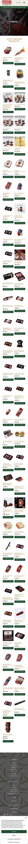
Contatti (14, 787)
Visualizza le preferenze (14, 839)
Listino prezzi (14, 778)
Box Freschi (14, 773)
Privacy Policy (17, 842)
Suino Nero (14, 765)
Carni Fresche (14, 771)
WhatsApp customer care (14, 793)
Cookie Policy (10, 842)
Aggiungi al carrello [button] (8, 86)
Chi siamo (14, 801)
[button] (26, 817)
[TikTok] (11, 814)
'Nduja (14, 763)
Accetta (14, 831)
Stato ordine (14, 789)
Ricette (14, 803)
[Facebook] (4, 814)
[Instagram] (7, 814)
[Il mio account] (20, 2)
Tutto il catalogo (14, 776)
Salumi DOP (14, 767)
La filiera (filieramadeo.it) (14, 805)
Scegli (8, 741)
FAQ (14, 785)
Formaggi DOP (14, 769)
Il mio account (14, 791)
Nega (14, 835)
